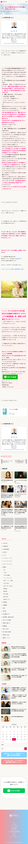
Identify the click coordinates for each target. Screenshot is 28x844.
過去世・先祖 (6, 634)
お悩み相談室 (6, 549)
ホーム (14, 823)
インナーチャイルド (7, 561)
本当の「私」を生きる (6, 11)
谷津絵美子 (17, 258)
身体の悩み (5, 596)
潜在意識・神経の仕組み (8, 617)
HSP (4, 569)
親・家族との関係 (7, 632)
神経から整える (6, 623)
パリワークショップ (7, 564)
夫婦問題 (5, 605)
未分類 (4, 611)
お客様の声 (5, 546)
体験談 (4, 567)
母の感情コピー (6, 614)
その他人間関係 (6, 575)
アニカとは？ (14, 824)
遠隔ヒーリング (6, 637)
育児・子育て (6, 629)
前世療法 (5, 602)
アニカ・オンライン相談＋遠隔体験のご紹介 (12, 269)
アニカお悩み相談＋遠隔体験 (14, 831)
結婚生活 (5, 626)
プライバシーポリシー (14, 837)
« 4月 (2, 744)
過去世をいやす (6, 599)
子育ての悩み (6, 583)
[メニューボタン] (26, 2)
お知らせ (5, 552)
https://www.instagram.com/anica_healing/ (14, 43)
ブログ (14, 833)
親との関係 (5, 594)
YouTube (5, 543)
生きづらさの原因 (7, 620)
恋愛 (4, 608)
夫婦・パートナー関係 (8, 580)
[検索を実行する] (25, 748)
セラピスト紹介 (14, 830)
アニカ (4, 555)
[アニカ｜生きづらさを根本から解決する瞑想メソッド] (4, 2)
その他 (4, 572)
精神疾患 (5, 588)
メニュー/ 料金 (14, 826)
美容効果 (5, 591)
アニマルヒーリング (7, 558)
